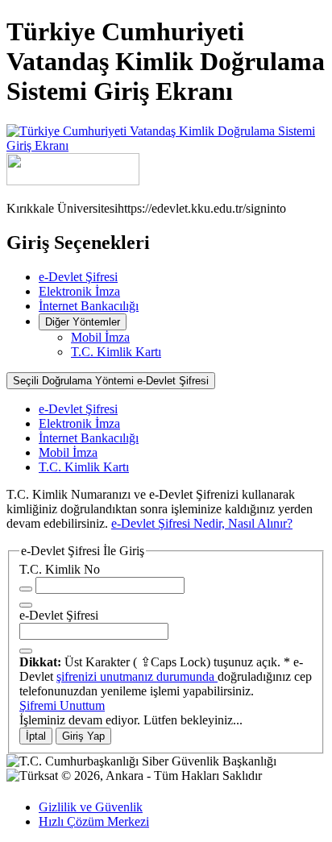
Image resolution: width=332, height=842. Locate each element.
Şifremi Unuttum (62, 705)
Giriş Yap (83, 736)
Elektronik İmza (79, 291)
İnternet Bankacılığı (89, 306)
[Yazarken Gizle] (25, 589)
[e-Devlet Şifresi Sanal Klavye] (25, 651)
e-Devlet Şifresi (78, 277)
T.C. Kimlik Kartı (116, 352)
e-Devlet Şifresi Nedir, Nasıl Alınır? (202, 523)
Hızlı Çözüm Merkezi (94, 821)
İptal (36, 736)
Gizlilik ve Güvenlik (91, 807)
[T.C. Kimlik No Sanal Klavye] (25, 605)
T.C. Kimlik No (59, 569)
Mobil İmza (100, 337)
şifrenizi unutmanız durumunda (137, 676)
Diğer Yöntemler (82, 322)
